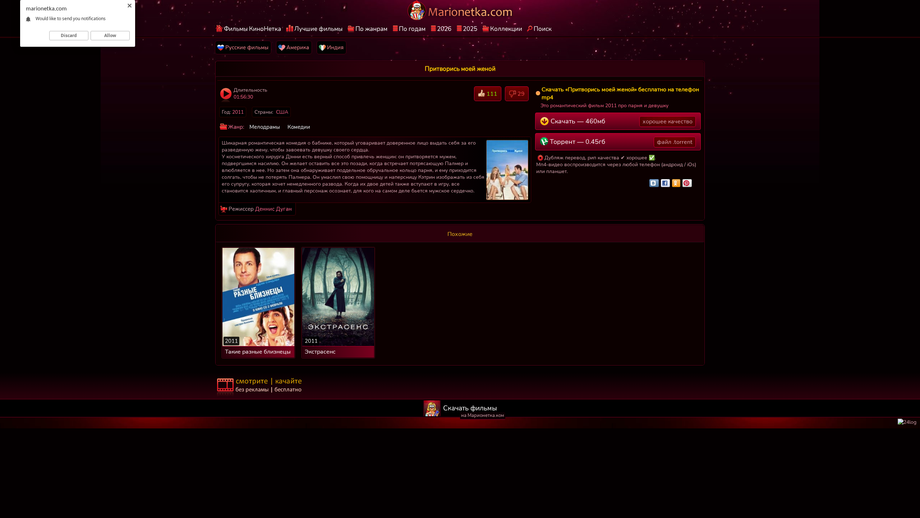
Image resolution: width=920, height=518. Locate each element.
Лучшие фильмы (318, 29)
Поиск (543, 29)
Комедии (299, 127)
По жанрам (371, 29)
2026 (444, 29)
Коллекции (506, 29)
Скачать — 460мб (621, 121)
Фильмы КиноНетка (252, 29)
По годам (412, 29)
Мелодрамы (264, 127)
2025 (470, 29)
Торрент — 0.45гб (620, 141)
